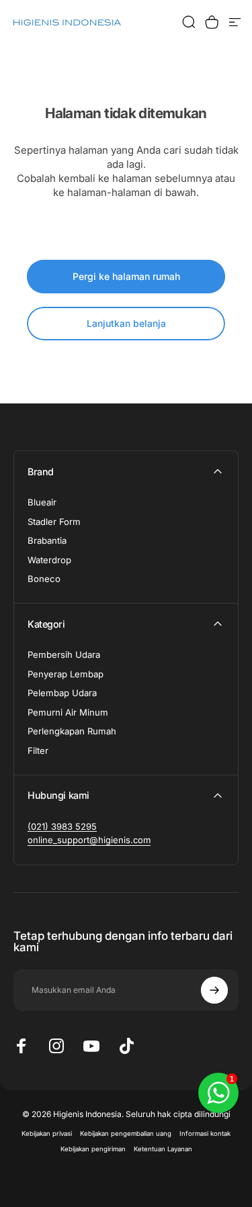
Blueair (42, 502)
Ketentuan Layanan (163, 1149)
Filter (38, 750)
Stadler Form (54, 521)
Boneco (44, 578)
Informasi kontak (204, 1133)
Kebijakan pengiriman (93, 1149)
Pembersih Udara (64, 654)
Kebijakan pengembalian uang (125, 1133)
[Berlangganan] (214, 990)
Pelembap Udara (62, 692)
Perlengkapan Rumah (72, 731)
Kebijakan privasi (47, 1133)
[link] (62, 826)
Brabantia (47, 540)
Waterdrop (49, 559)
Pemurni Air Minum (68, 712)
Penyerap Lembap (65, 674)
